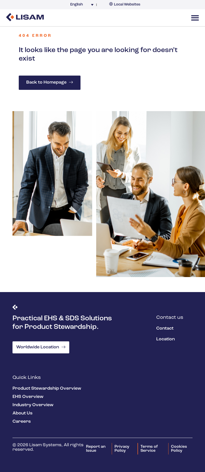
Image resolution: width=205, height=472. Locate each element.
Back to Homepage (46, 82)
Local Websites (127, 5)
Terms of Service (149, 449)
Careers (21, 421)
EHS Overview (28, 397)
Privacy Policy (121, 449)
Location (165, 339)
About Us (22, 413)
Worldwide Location (37, 347)
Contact (165, 328)
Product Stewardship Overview (46, 388)
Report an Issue (96, 449)
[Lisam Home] (25, 18)
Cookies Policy (179, 449)
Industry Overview (33, 405)
